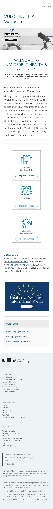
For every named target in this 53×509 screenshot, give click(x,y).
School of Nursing (8, 384)
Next (49, 39)
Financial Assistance (9, 392)
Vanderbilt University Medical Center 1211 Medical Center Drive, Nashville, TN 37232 (19, 458)
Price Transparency (9, 446)
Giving (4, 405)
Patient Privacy (7, 410)
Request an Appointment (11, 441)
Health (9, 268)
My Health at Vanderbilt (10, 433)
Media (4, 413)
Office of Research (8, 403)
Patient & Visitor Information (12, 438)
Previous (4, 39)
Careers (5, 443)
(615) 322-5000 (10, 464)
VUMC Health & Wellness (19, 19)
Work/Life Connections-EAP (16, 264)
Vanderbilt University (9, 387)
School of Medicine (9, 382)
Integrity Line (6, 420)
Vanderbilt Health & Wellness (17, 258)
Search (44, 6)
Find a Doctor (7, 377)
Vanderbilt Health (8, 431)
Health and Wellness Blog (23, 360)
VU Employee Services (16, 336)
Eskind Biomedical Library (11, 389)
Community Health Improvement (13, 417)
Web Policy (6, 415)
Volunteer (5, 408)
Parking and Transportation (12, 379)
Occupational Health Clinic (16, 261)
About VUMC (6, 375)
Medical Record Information (12, 436)
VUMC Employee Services (17, 331)
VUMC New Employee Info (18, 341)
